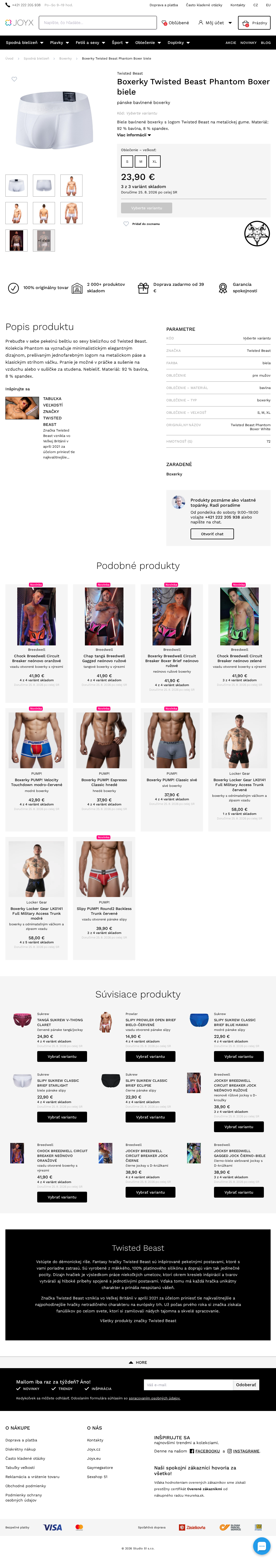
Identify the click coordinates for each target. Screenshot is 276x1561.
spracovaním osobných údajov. (154, 1398)
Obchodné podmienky (25, 1486)
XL (155, 161)
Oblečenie (145, 42)
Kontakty (237, 5)
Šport (117, 42)
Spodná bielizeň (21, 42)
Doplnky (176, 42)
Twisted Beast (130, 73)
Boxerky (65, 58)
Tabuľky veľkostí (20, 1467)
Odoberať (246, 1384)
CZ (255, 5)
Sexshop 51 (97, 1477)
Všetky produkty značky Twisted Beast (138, 1320)
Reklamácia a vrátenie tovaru (32, 1477)
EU (268, 5)
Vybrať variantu (62, 1056)
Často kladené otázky (204, 5)
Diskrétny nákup (20, 1449)
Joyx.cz (93, 1449)
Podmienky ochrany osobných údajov (23, 1497)
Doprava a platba (164, 5)
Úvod (9, 58)
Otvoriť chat (212, 534)
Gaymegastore (100, 1467)
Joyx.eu (94, 1458)
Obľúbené (177, 23)
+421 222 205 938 (26, 5)
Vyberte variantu (146, 208)
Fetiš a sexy (87, 42)
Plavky (56, 42)
